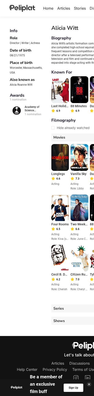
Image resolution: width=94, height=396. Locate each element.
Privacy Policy (55, 369)
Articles (63, 8)
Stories (80, 8)
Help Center (27, 369)
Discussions (79, 363)
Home (48, 8)
